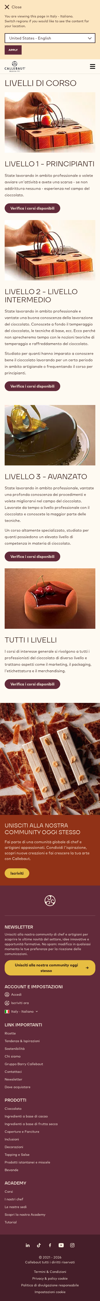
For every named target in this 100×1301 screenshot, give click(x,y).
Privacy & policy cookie (50, 1278)
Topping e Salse (17, 1155)
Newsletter (13, 1079)
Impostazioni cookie (50, 1292)
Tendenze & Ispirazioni (22, 1041)
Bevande (11, 1170)
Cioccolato (13, 1109)
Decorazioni (14, 1147)
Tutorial (11, 1222)
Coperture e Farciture (22, 1132)
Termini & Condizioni (50, 1272)
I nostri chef (14, 1199)
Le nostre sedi (16, 1207)
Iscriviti (16, 873)
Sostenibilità (15, 1049)
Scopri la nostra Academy (25, 1214)
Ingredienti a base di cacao (26, 1116)
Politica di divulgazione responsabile (50, 1285)
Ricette (10, 1033)
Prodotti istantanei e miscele (27, 1162)
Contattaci (13, 1072)
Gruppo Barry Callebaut (24, 1064)
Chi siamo (12, 1056)
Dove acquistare (17, 1087)
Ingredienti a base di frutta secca (31, 1124)
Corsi (9, 1191)
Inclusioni (12, 1139)
